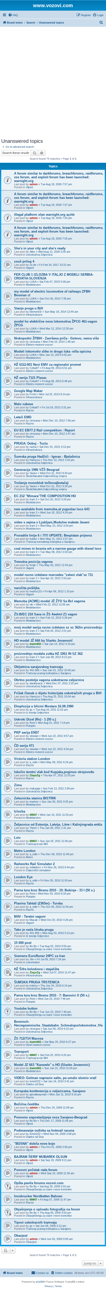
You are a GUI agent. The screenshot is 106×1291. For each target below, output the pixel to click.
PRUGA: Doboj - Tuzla (31, 443)
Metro (29, 857)
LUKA (33, 281)
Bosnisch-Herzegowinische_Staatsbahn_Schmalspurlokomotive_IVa (58, 1023)
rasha (33, 446)
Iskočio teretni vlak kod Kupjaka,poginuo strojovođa (54, 772)
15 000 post (22, 943)
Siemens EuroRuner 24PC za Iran (39, 956)
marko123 (36, 591)
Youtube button (25, 1008)
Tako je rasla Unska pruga (33, 929)
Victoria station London (32, 759)
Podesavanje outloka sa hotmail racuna (44, 1130)
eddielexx (35, 867)
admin (34, 184)
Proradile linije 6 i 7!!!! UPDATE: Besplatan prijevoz (53, 535)
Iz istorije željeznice (37, 712)
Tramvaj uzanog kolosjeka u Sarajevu (48, 673)
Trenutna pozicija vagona (33, 562)
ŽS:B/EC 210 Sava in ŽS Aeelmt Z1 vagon (45, 614)
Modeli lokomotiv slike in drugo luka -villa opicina (52, 351)
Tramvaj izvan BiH (37, 843)
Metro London (24, 851)
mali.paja (35, 788)
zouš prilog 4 (24, 261)
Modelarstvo (33, 284)
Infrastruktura (34, 314)
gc (31, 709)
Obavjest (20, 1235)
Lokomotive (33, 962)
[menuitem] (13, 15)
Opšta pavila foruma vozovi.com (39, 1183)
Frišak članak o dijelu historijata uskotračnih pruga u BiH (57, 693)
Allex (32, 251)
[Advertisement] (53, 82)
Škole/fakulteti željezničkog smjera (46, 476)
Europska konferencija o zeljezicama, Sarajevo (50, 1091)
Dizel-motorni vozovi (38, 1044)
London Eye (23, 877)
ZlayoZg (35, 775)
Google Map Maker (28, 391)
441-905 (34, 670)
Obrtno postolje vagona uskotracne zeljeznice (49, 680)
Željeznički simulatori (38, 870)
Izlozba (19, 811)
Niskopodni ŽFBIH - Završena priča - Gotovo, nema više (56, 338)
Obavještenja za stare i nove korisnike (49, 949)
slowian (34, 735)
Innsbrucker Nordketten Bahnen (38, 1196)
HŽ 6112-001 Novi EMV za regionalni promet (47, 364)
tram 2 (33, 499)
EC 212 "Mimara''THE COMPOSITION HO (45, 496)
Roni (32, 722)
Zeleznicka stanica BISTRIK (35, 798)
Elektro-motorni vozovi (39, 344)
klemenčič (36, 311)
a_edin (33, 762)
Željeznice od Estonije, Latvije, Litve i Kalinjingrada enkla (58, 824)
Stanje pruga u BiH (28, 308)
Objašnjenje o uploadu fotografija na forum (47, 1209)
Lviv (17, 838)
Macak (34, 919)
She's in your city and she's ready (40, 248)
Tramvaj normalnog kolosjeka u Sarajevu (50, 541)
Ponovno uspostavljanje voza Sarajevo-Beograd (50, 1117)
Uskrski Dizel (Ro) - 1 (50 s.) (35, 719)
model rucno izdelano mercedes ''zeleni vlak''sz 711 (53, 575)
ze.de (33, 264)
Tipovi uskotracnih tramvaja (35, 1222)
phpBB (40, 1281)
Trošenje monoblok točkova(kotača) (41, 483)
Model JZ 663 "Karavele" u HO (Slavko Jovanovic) (52, 1065)
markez (34, 801)
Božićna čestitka (26, 1104)
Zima (18, 785)
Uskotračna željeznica (39, 254)
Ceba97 (34, 367)
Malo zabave (23, 404)
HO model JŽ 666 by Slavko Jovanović (43, 640)
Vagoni (30, 267)
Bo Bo (33, 946)
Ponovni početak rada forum (35, 1170)
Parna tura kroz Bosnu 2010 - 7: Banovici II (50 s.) (51, 995)
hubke (33, 538)
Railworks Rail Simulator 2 (34, 864)
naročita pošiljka (26, 588)
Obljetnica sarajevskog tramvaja (38, 667)
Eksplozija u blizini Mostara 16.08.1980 (43, 706)
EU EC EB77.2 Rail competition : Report (44, 430)
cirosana (35, 341)
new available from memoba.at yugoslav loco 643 (51, 509)
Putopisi (30, 725)
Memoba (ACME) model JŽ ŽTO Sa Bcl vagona (49, 601)
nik (31, 604)
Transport (21, 1051)
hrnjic (33, 565)
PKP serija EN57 (26, 732)
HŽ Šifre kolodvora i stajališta (36, 969)
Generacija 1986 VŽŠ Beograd (36, 470)
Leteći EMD (22, 417)
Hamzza (35, 459)
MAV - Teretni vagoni (30, 916)
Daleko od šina (35, 1084)
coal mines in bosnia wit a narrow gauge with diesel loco (57, 548)
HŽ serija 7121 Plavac (30, 378)
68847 (33, 814)
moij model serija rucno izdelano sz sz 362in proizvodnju (58, 627)
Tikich (33, 827)
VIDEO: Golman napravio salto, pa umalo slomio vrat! (55, 1078)
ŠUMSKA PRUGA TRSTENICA (36, 982)
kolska (33, 985)
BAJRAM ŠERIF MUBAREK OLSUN (40, 1157)
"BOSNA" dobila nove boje (34, 1143)
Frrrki (33, 394)
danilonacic (36, 683)
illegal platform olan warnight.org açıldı (44, 214)
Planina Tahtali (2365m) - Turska (38, 903)
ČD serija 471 (24, 746)
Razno (30, 410)
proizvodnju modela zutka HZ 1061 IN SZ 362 (48, 654)
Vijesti (29, 187)
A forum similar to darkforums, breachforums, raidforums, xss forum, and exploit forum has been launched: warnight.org (58, 177)
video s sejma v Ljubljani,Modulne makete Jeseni (51, 522)
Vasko (33, 473)
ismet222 (35, 1081)
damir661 (35, 643)
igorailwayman (38, 1094)
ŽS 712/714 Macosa (28, 1038)
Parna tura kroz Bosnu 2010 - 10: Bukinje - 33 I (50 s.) (54, 890)
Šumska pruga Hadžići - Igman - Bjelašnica (47, 456)
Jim (32, 959)
